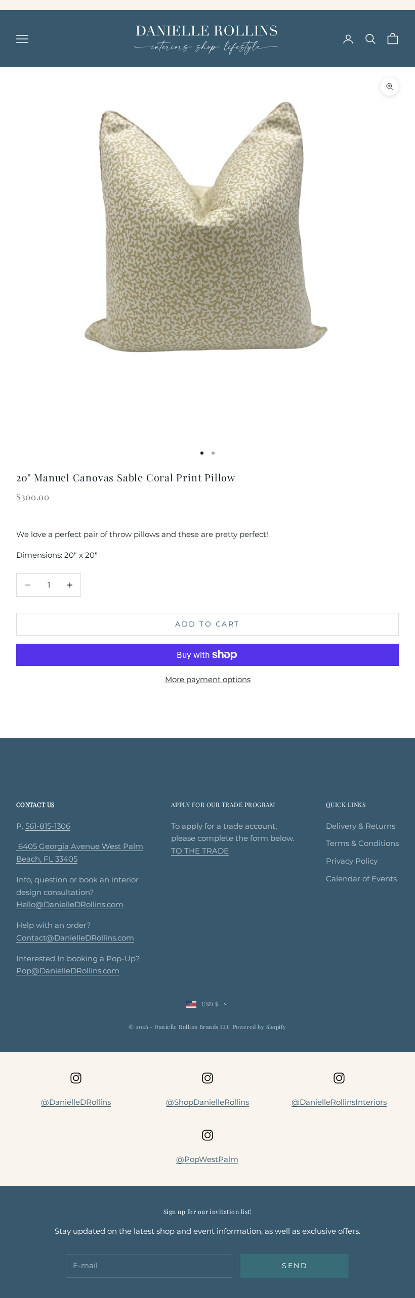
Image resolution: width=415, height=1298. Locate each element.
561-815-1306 (47, 826)
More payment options (208, 679)
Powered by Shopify (259, 1027)
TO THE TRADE (200, 851)
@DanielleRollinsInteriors (339, 1102)
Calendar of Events (361, 878)
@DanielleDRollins (76, 1102)
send (295, 1265)
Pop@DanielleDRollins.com (67, 970)
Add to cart (207, 624)
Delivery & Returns (360, 826)
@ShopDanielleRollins (207, 1102)
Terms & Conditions (362, 843)
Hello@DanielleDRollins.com (69, 904)
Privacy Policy (352, 861)
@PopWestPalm (207, 1159)
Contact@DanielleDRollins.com (75, 938)
